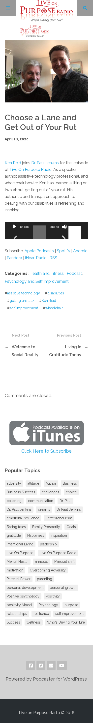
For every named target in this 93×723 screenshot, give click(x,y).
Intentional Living (20, 544)
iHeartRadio (36, 257)
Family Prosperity (46, 527)
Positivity (53, 596)
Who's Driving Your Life (66, 622)
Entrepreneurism (59, 518)
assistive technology (23, 293)
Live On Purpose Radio (31, 169)
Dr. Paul (65, 501)
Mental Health (18, 562)
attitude (33, 483)
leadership (48, 544)
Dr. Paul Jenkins (45, 162)
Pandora (14, 257)
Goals (71, 527)
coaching (14, 501)
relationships (17, 614)
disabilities (55, 293)
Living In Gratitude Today (65, 351)
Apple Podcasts (39, 251)
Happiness (35, 535)
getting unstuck (22, 301)
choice (71, 492)
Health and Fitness (47, 273)
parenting (44, 579)
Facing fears (16, 527)
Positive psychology (23, 596)
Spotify (63, 251)
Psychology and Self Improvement (37, 281)
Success (13, 622)
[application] (47, 230)
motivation (15, 570)
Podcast (74, 273)
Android (80, 251)
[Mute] (64, 233)
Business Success (21, 492)
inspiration (59, 535)
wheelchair (54, 308)
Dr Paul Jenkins (69, 509)
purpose (71, 605)
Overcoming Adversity (48, 570)
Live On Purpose (20, 553)
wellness (34, 622)
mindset (41, 562)
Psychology (48, 605)
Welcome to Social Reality (25, 351)
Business (70, 483)
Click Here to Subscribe (46, 451)
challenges (50, 492)
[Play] (14, 233)
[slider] (75, 226)
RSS (53, 257)
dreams (44, 509)
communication (40, 501)
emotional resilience (23, 518)
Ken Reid (13, 162)
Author (51, 483)
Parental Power (19, 579)
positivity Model (19, 605)
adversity (14, 483)
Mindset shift (64, 562)
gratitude (14, 535)
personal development (25, 588)
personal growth (63, 588)
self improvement (24, 308)
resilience (41, 614)
